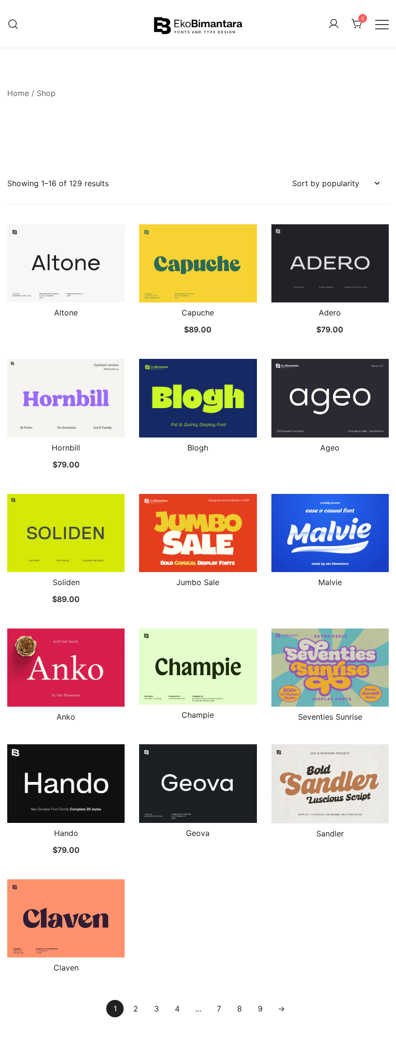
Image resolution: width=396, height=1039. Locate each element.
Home (18, 93)
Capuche (198, 312)
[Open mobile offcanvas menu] (382, 23)
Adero (330, 312)
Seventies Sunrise (330, 717)
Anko (66, 717)
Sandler (330, 833)
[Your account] (333, 24)
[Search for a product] (13, 23)
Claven (66, 967)
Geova (198, 833)
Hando (66, 833)
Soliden (66, 582)
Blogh (197, 447)
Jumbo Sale (197, 582)
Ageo (329, 447)
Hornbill (66, 447)
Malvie (330, 582)
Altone (66, 312)
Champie (198, 715)
